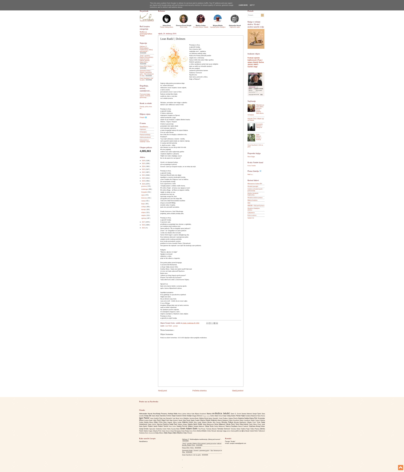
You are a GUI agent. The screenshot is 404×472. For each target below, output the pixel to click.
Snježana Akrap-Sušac (257, 426)
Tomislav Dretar (236, 429)
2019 (143, 181)
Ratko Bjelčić (143, 426)
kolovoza (144, 198)
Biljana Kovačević (201, 413)
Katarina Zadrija (243, 418)
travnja (143, 209)
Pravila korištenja (145, 134)
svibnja (143, 206)
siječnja (143, 218)
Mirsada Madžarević (240, 422)
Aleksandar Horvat (146, 413)
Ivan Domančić (168, 418)
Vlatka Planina (255, 429)
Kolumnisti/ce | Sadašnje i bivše (145, 140)
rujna (143, 195)
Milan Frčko (158, 422)
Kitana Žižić (253, 418)
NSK (249, 203)
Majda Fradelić (195, 420)
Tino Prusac (202, 429)
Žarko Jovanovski (150, 433)
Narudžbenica (144, 126)
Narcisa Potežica (163, 424)
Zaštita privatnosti (145, 137)
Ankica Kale (191, 413)
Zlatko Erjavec (166, 431)
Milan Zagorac (168, 422)
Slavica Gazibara (231, 426)
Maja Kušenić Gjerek (176, 420)
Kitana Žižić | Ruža (145, 66)
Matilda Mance (149, 422)
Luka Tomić (157, 420)
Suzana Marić (175, 429)
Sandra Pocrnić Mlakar (185, 426)
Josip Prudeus (223, 418)
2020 (143, 178)
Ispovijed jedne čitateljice (217, 27)
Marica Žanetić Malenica (209, 420)
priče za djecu (240, 431)
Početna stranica (199, 391)
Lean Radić (168, 326)
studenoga (144, 189)
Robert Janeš (153, 426)
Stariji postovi (237, 391)
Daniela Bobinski (247, 413)
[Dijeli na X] (212, 323)
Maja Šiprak (187, 420)
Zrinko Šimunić (212, 431)
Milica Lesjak (177, 422)
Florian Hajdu (240, 416)
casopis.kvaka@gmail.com (238, 443)
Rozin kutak (183, 27)
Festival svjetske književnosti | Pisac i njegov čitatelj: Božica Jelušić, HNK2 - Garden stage (256, 62)
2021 (143, 175)
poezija (175, 326)
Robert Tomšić (163, 426)
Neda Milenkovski (209, 424)
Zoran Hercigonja (175, 431)
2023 (143, 169)
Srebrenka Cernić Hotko (163, 429)
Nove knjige (251, 156)
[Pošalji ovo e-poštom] (207, 323)
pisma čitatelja (231, 431)
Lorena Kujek (148, 420)
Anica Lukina (182, 413)
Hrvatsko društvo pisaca (255, 197)
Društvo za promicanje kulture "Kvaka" (146, 33)
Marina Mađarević (223, 420)
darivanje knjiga (222, 431)
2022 (143, 172)
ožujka (143, 212)
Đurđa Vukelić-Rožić (252, 431)
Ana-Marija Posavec (160, 413)
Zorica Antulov (202, 431)
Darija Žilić (148, 416)
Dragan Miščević (197, 416)
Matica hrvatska (252, 200)
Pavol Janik (261, 424)
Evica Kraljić (223, 416)
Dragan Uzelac (206, 415)
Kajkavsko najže (235, 27)
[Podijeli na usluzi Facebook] (214, 323)
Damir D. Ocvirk (236, 413)
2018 (143, 184)
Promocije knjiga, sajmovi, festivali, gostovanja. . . (145, 95)
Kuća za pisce (252, 215)
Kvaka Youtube (252, 165)
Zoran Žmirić (193, 431)
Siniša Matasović (220, 426)
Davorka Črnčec (166, 416)
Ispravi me (251, 218)
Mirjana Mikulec (207, 422)
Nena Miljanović (220, 424)
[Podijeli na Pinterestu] (217, 323)
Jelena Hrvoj (203, 418)
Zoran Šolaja (185, 431)
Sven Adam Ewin (189, 428)
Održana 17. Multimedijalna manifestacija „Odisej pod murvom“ (146, 49)
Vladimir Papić (245, 429)
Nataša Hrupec (183, 424)
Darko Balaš (156, 416)
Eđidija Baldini (231, 416)
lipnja (143, 204)
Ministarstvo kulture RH (255, 183)
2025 (143, 163)
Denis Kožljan (187, 416)
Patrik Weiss (253, 424)
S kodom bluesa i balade (200, 27)
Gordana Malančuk (251, 416)
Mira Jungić (198, 422)
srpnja (143, 201)
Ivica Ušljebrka (184, 418)
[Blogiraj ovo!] (210, 323)
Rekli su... (251, 174)
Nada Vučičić (152, 424)
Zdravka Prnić (157, 431)
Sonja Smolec (144, 429)
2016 (143, 225)
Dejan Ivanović (177, 416)
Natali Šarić (173, 424)
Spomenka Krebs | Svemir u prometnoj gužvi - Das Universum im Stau (147, 73)
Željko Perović (187, 433)
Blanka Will (211, 413)
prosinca (144, 186)
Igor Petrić (144, 418)
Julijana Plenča (233, 418)
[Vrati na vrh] (400, 468)
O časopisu (143, 132)
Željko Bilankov (178, 433)
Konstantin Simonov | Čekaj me (259, 125)
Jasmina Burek (194, 418)
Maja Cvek (165, 420)
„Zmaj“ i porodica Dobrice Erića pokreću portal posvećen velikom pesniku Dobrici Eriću (146, 59)
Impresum (143, 129)
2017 (143, 222)
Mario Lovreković (245, 420)
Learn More (243, 5)
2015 (143, 228)
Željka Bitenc (159, 433)
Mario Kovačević (234, 420)
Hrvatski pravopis (253, 186)
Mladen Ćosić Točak (254, 422)
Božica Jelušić (223, 413)
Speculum (152, 429)
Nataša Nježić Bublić (195, 424)
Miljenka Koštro (188, 422)
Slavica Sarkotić (243, 426)
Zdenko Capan (148, 431)
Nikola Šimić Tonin (233, 424)
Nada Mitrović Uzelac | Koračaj (258, 137)
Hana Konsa (261, 416)
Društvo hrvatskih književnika (253, 194)
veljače (143, 215)
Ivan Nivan (176, 418)
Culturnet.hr (251, 212)
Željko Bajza (168, 433)
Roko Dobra (173, 426)
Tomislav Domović (224, 429)
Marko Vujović (255, 420)
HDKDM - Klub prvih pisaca (256, 205)
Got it (252, 5)
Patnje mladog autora (166, 27)
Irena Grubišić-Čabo (156, 418)
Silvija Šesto (209, 426)
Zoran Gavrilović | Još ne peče (191, 455)
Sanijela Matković (199, 426)
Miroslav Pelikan (227, 422)
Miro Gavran (217, 422)
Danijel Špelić (257, 413)
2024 (143, 166)
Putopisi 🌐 (143, 117)
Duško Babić (214, 416)
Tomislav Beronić (211, 429)
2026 (143, 160)
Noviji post (162, 391)
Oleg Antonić (244, 424)
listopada (144, 192)
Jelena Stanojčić (213, 418)
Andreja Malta (173, 413)
